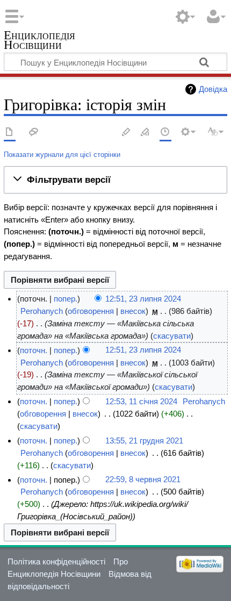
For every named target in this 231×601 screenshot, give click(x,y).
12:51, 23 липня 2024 (143, 298)
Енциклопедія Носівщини (39, 41)
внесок (133, 311)
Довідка (213, 89)
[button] (115, 179)
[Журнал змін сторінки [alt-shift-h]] (165, 132)
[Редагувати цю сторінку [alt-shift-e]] (145, 132)
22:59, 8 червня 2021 (143, 479)
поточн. (33, 350)
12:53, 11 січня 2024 (141, 401)
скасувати (172, 335)
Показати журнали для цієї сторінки (62, 155)
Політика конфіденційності (56, 561)
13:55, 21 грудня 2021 (144, 440)
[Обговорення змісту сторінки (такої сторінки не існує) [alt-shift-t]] (34, 132)
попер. (65, 298)
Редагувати (126, 132)
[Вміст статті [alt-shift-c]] (10, 132)
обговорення (91, 311)
